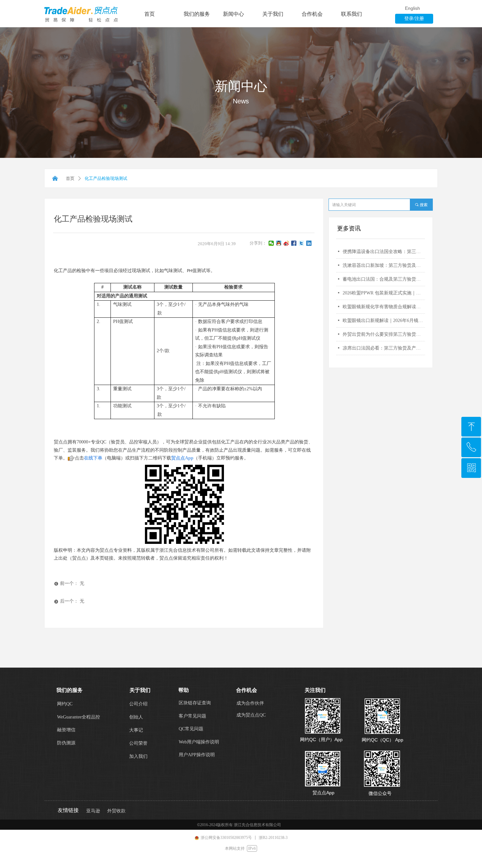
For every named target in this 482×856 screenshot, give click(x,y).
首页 (70, 178)
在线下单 (93, 458)
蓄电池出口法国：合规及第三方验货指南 (384, 279)
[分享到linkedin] (309, 243)
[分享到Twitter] (301, 243)
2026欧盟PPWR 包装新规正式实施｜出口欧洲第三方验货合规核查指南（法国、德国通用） (384, 292)
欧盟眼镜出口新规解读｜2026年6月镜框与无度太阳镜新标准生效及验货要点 (384, 320)
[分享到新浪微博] (286, 243)
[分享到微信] (271, 243)
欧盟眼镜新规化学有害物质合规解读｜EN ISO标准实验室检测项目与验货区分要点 (384, 306)
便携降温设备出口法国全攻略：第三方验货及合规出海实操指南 (384, 251)
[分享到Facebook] (294, 243)
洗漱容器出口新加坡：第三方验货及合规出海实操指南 (384, 265)
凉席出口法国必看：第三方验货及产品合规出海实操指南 (384, 348)
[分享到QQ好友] (279, 243)
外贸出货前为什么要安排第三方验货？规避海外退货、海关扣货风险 (384, 334)
